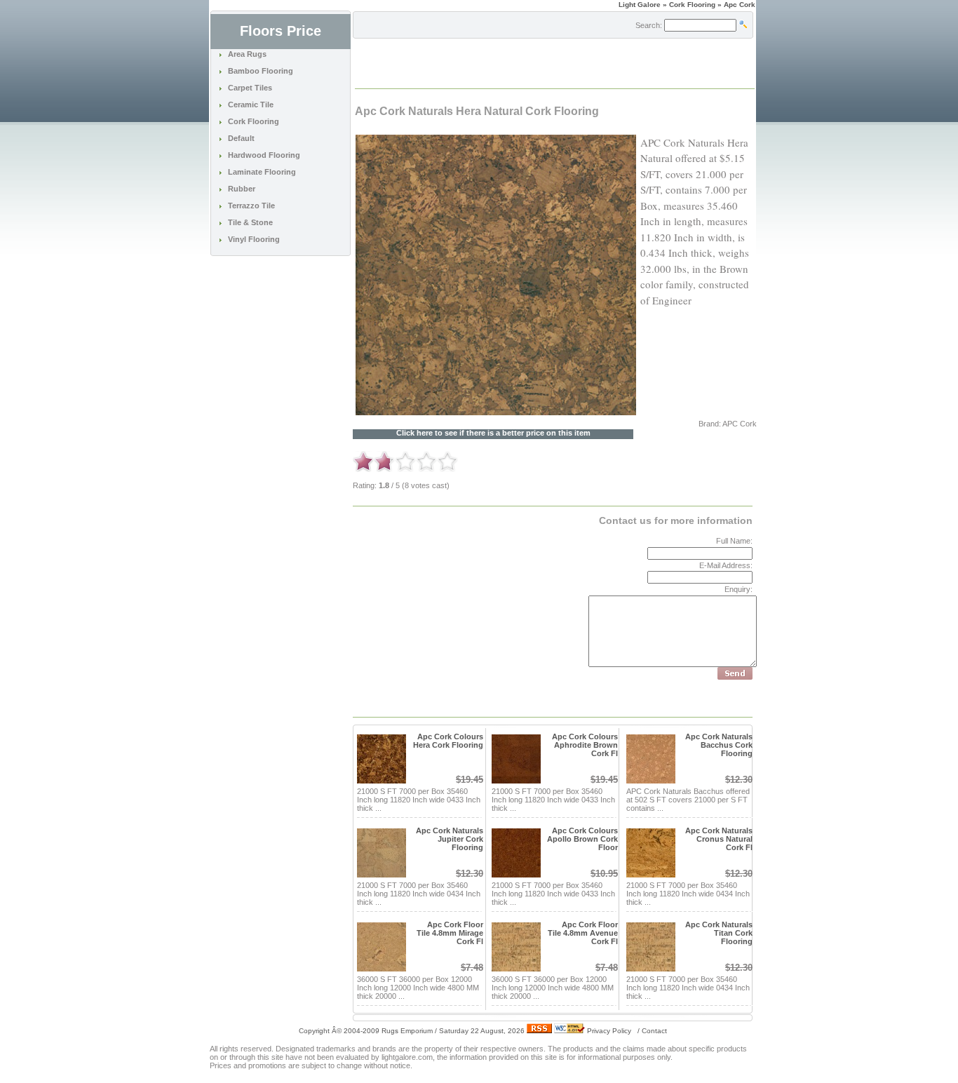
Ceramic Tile (251, 104)
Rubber (241, 188)
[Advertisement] (520, 62)
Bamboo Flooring (260, 71)
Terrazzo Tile (251, 205)
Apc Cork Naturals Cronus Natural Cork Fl (719, 839)
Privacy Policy (609, 1031)
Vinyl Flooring (254, 239)
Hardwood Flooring (264, 155)
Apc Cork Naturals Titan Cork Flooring (719, 933)
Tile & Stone (250, 222)
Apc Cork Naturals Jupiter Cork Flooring (449, 839)
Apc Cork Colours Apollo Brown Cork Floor (582, 839)
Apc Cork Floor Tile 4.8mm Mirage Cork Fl (450, 933)
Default (241, 138)
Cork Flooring (253, 121)
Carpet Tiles (250, 87)
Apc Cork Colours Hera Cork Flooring (448, 740)
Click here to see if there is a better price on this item (493, 433)
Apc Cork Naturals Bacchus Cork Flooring (719, 745)
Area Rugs (247, 54)
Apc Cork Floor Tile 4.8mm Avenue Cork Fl (583, 933)
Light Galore (640, 4)
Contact (654, 1031)
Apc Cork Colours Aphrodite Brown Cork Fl (585, 745)
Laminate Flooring (262, 172)
